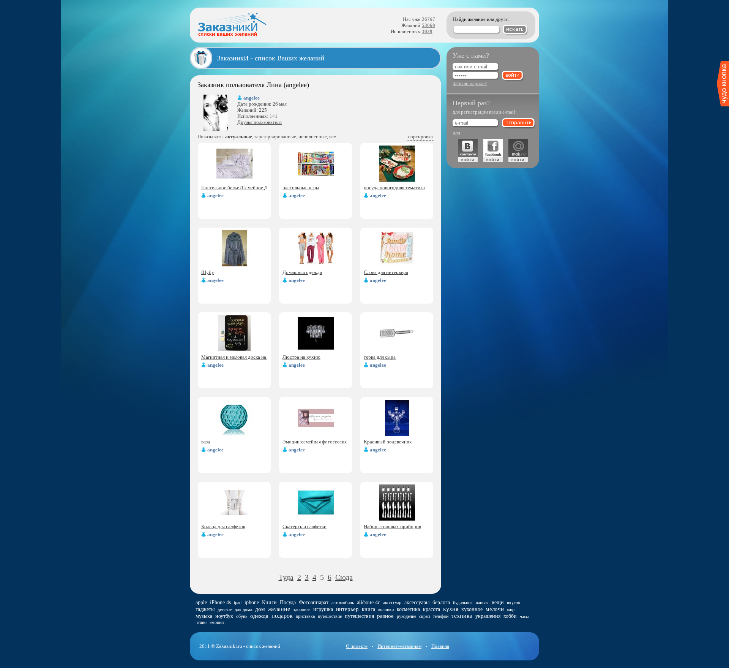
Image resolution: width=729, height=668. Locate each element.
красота (431, 609)
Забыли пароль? (470, 83)
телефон (440, 616)
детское (225, 609)
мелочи (495, 609)
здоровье (301, 609)
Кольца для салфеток (223, 526)
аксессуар (392, 602)
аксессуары (416, 602)
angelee (251, 98)
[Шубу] (234, 265)
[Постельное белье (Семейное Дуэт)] (234, 180)
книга (368, 609)
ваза (205, 442)
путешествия (359, 616)
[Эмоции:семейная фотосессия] (316, 434)
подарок (282, 616)
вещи (498, 602)
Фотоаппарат (313, 602)
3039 (427, 31)
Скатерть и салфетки (304, 526)
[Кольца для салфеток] (234, 519)
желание (279, 609)
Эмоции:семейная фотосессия (314, 442)
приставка (305, 616)
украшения (487, 616)
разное (385, 616)
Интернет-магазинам (399, 646)
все (332, 136)
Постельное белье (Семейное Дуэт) (238, 187)
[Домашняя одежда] (316, 265)
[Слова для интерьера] (397, 265)
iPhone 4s (220, 602)
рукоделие (406, 616)
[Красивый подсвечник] (397, 434)
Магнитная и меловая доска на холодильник (248, 357)
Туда (286, 577)
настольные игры (300, 187)
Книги (269, 602)
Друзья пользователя (259, 122)
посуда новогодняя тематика (394, 187)
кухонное (472, 609)
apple (201, 602)
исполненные (312, 136)
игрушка (323, 609)
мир (510, 609)
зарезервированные (275, 136)
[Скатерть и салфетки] (316, 519)
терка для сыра (380, 357)
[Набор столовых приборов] (397, 519)
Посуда (288, 602)
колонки (386, 609)
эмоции (217, 622)
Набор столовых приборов (392, 526)
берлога (441, 602)
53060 (428, 25)
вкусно (513, 602)
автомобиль (342, 602)
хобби (510, 616)
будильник (463, 602)
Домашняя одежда (302, 272)
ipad (237, 602)
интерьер (347, 609)
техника (461, 616)
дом (260, 609)
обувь (241, 616)
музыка (204, 616)
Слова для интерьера (386, 272)
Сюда (344, 577)
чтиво (201, 622)
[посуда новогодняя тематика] (397, 180)
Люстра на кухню (301, 357)
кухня (450, 609)
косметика (408, 609)
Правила (440, 646)
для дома (243, 609)
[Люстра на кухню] (316, 349)
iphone (252, 602)
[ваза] (234, 434)
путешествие (330, 616)
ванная (482, 602)
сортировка (420, 136)
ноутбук (224, 616)
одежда (259, 616)
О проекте (357, 646)
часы (524, 616)
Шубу (207, 272)
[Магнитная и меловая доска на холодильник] (234, 349)
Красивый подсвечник (388, 442)
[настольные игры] (316, 180)
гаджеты (205, 609)
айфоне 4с (368, 602)
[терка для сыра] (397, 349)
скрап (424, 616)
